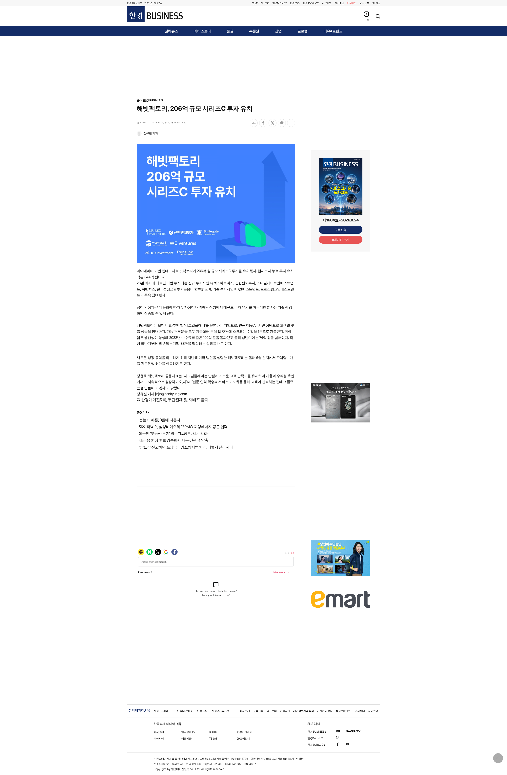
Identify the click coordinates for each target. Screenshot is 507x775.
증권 (230, 31)
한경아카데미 (244, 732)
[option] (340, 402)
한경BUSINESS (153, 100)
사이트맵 (373, 710)
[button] (366, 16)
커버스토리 (202, 31)
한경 (260, 3)
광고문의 (271, 710)
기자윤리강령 (324, 710)
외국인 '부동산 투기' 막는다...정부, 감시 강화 (173, 433)
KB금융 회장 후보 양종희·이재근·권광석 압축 (173, 440)
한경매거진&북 (134, 3)
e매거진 (376, 3)
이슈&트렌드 (332, 31)
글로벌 (302, 31)
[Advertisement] (253, 67)
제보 (351, 3)
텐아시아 (158, 738)
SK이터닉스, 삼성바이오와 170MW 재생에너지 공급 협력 (183, 426)
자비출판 (339, 3)
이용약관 (285, 710)
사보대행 (327, 3)
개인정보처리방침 (303, 710)
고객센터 (360, 710)
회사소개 (244, 710)
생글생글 (186, 738)
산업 (278, 31)
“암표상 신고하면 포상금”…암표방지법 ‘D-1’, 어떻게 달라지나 (186, 447)
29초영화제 (243, 738)
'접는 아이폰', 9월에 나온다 (159, 420)
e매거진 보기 (340, 240)
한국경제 (158, 732)
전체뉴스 (171, 31)
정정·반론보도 (343, 710)
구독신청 (364, 3)
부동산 (254, 31)
